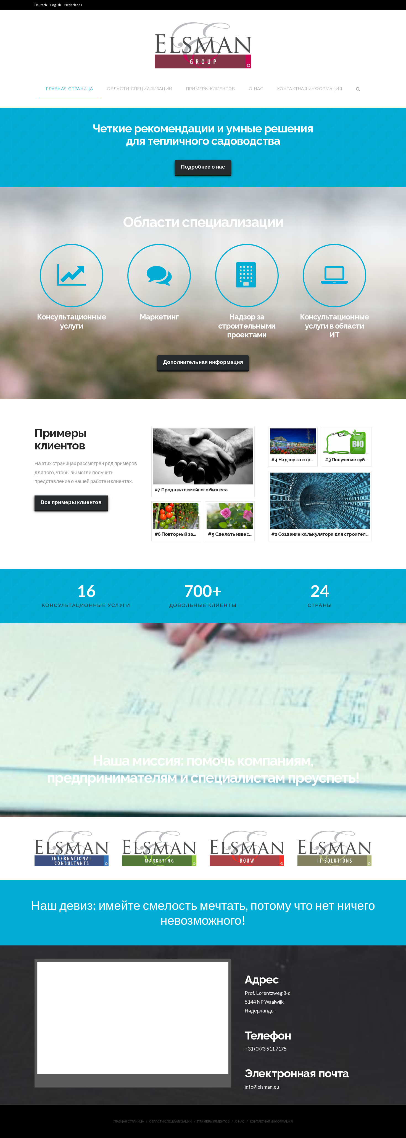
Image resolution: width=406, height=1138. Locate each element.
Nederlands (73, 5)
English (55, 5)
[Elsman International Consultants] (203, 45)
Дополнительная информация (203, 362)
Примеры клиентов (213, 1121)
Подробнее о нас (203, 166)
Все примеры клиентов (71, 502)
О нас (239, 1121)
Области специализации (170, 1121)
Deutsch (41, 5)
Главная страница (129, 1121)
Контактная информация (271, 1121)
